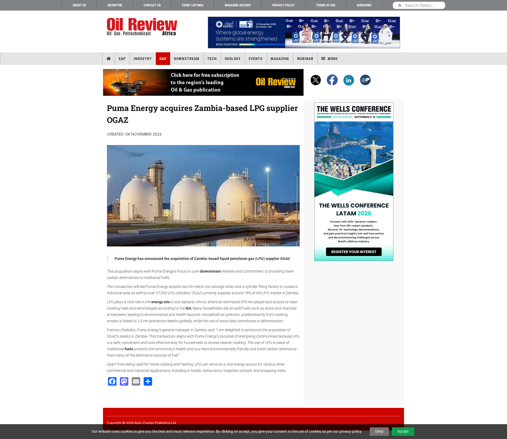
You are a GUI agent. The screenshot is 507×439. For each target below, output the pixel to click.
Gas (163, 59)
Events (256, 59)
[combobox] (418, 5)
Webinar (305, 59)
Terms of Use (325, 5)
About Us (79, 5)
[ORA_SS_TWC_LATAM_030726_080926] (354, 181)
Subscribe (364, 5)
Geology (233, 59)
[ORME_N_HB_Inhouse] (203, 82)
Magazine (280, 59)
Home (108, 58)
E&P (122, 59)
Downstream (186, 59)
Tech (212, 59)
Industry (143, 59)
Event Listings (192, 5)
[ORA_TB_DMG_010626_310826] (303, 32)
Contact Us (152, 5)
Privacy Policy (283, 5)
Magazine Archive (238, 5)
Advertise (114, 5)
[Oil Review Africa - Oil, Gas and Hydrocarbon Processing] (143, 27)
